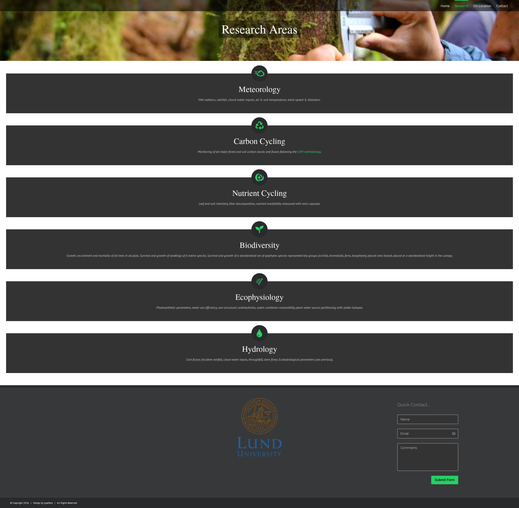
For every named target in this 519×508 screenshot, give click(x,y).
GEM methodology (309, 152)
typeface (48, 502)
